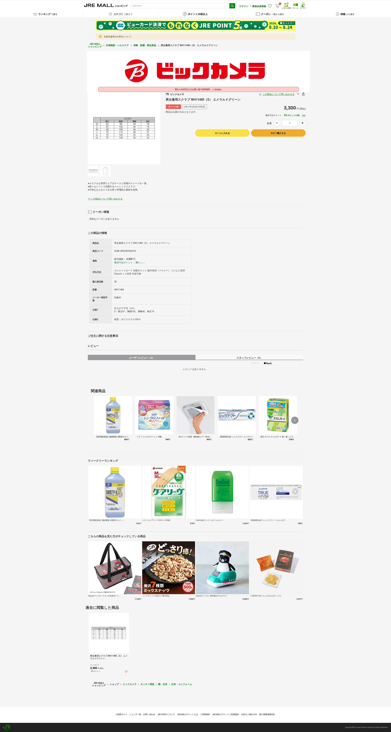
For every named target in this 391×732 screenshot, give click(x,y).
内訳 (304, 115)
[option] (124, 128)
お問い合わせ (149, 714)
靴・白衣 (162, 684)
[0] (277, 6)
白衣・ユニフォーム (181, 684)
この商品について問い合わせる (279, 94)
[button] (295, 420)
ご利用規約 (205, 714)
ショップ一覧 (135, 714)
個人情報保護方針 (267, 714)
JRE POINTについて (166, 714)
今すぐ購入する (278, 133)
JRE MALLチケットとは (187, 714)
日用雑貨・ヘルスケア (117, 45)
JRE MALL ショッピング (95, 45)
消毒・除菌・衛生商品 (145, 45)
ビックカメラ (130, 684)
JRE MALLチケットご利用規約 (225, 714)
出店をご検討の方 (249, 714)
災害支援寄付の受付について (118, 36)
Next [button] (137, 128)
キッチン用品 (147, 684)
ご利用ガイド (121, 714)
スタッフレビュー (249, 357)
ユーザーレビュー (141, 357)
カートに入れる (222, 133)
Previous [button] (111, 128)
